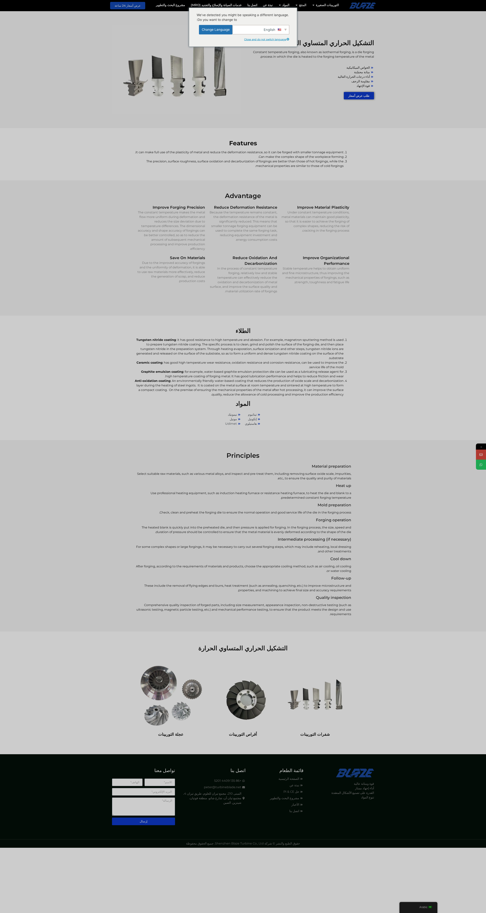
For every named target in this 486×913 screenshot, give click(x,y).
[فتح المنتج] (296, 5)
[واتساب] (481, 465)
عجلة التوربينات (171, 734)
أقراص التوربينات (243, 734)
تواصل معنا (164, 770)
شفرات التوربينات (315, 734)
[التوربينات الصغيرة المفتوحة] (313, 5)
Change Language (216, 29)
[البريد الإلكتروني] (481, 455)
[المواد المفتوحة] (279, 5)
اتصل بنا (238, 770)
